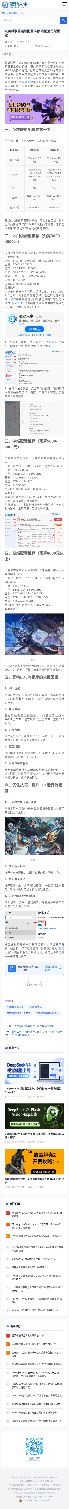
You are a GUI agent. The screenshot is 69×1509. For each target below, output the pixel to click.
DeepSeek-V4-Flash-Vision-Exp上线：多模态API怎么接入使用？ (34, 1135)
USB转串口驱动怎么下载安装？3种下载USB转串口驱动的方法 (37, 1289)
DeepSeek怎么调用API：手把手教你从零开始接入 (37, 1395)
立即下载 (32, 329)
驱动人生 (17, 303)
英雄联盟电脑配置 (15, 1006)
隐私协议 (45, 1485)
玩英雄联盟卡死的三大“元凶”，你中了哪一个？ (35, 1343)
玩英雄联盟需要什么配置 (18, 1013)
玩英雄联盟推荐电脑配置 (47, 1013)
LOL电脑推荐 (35, 1006)
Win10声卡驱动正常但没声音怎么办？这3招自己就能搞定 (37, 1214)
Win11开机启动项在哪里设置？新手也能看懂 (34, 1412)
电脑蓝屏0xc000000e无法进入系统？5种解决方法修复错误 (36, 1277)
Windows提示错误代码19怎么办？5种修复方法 (35, 1310)
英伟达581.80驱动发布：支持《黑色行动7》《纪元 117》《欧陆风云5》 (37, 1033)
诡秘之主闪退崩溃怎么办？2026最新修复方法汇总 (37, 1421)
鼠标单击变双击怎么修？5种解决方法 (30, 1267)
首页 (4, 13)
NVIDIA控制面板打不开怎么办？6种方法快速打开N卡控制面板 (37, 1249)
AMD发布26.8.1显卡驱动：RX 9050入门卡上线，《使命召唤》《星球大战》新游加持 (36, 1374)
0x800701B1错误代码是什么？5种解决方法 (33, 1258)
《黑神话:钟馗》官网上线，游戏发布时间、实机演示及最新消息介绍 (37, 1385)
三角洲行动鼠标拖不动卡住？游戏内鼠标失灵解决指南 (36, 1354)
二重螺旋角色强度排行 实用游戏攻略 (34, 1026)
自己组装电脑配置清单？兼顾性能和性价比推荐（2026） (37, 1300)
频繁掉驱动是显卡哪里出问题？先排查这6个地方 (36, 1404)
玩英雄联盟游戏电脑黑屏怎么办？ (28, 1335)
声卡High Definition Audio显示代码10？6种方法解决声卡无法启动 (36, 1226)
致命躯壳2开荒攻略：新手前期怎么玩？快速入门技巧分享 (34, 1180)
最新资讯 (13, 13)
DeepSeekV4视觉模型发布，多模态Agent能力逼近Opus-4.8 (33, 1090)
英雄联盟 (27, 82)
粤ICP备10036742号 (46, 1492)
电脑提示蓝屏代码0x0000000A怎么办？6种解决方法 (37, 1237)
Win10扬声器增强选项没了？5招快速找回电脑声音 (37, 1363)
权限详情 (57, 1485)
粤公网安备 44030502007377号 (36, 1500)
